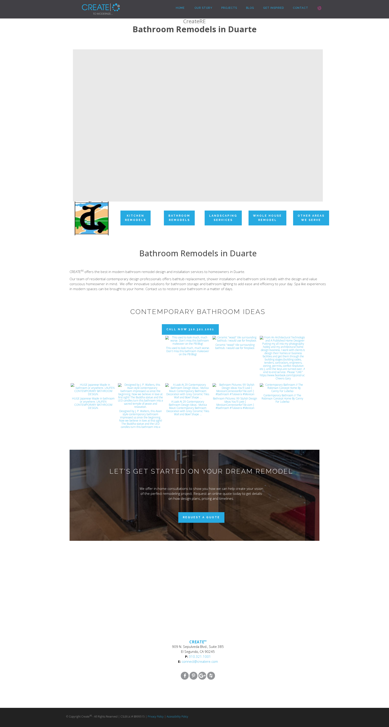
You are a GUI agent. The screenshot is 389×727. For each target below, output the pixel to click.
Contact (300, 7)
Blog (250, 7)
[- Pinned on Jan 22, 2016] (140, 341)
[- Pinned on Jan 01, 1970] (93, 341)
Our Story (203, 7)
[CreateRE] (94, 5)
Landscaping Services (223, 218)
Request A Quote (201, 517)
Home (180, 7)
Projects (229, 7)
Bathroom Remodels (179, 218)
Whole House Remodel (267, 218)
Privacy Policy (156, 716)
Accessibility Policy (177, 716)
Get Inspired (273, 7)
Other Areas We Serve (311, 218)
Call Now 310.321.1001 (190, 329)
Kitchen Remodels (135, 218)
